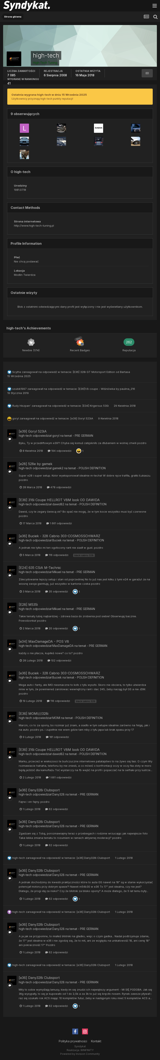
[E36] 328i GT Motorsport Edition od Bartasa (101, 372)
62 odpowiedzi (58, 809)
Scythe (16, 372)
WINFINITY (87, 1050)
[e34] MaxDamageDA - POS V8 (44, 641)
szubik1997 (19, 388)
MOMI (56, 718)
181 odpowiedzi (59, 737)
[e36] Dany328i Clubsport (39, 790)
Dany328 (58, 794)
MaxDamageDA (63, 645)
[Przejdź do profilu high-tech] (11, 434)
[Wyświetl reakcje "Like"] (75, 591)
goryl (15, 418)
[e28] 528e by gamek (35, 464)
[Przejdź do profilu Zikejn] (98, 141)
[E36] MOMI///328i (33, 713)
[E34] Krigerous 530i (96, 405)
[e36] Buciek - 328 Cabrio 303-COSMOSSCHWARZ (59, 536)
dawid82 (58, 504)
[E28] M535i (28, 604)
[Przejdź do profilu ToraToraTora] (24, 154)
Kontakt (96, 1041)
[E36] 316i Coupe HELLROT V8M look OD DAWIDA (59, 500)
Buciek (57, 540)
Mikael (56, 572)
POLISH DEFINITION (92, 468)
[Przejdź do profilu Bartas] (135, 128)
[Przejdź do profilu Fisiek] (61, 141)
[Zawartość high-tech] (147, 73)
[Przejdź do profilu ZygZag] (61, 128)
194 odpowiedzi (60, 450)
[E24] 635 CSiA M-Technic (40, 568)
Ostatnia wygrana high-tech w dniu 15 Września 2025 (49, 94)
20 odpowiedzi (58, 628)
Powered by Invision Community (80, 1053)
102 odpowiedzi (60, 660)
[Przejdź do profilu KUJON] (98, 128)
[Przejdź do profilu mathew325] (135, 141)
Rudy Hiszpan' (21, 405)
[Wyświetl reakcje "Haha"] (78, 450)
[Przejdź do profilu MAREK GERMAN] (24, 141)
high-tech (25, 435)
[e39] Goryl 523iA (82, 418)
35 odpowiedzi (58, 591)
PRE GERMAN (84, 435)
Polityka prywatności (73, 1041)
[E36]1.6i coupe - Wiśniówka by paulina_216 (106, 388)
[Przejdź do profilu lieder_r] (24, 128)
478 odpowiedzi (60, 487)
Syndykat (80, 1046)
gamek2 (57, 468)
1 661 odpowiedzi (60, 523)
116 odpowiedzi (58, 555)
